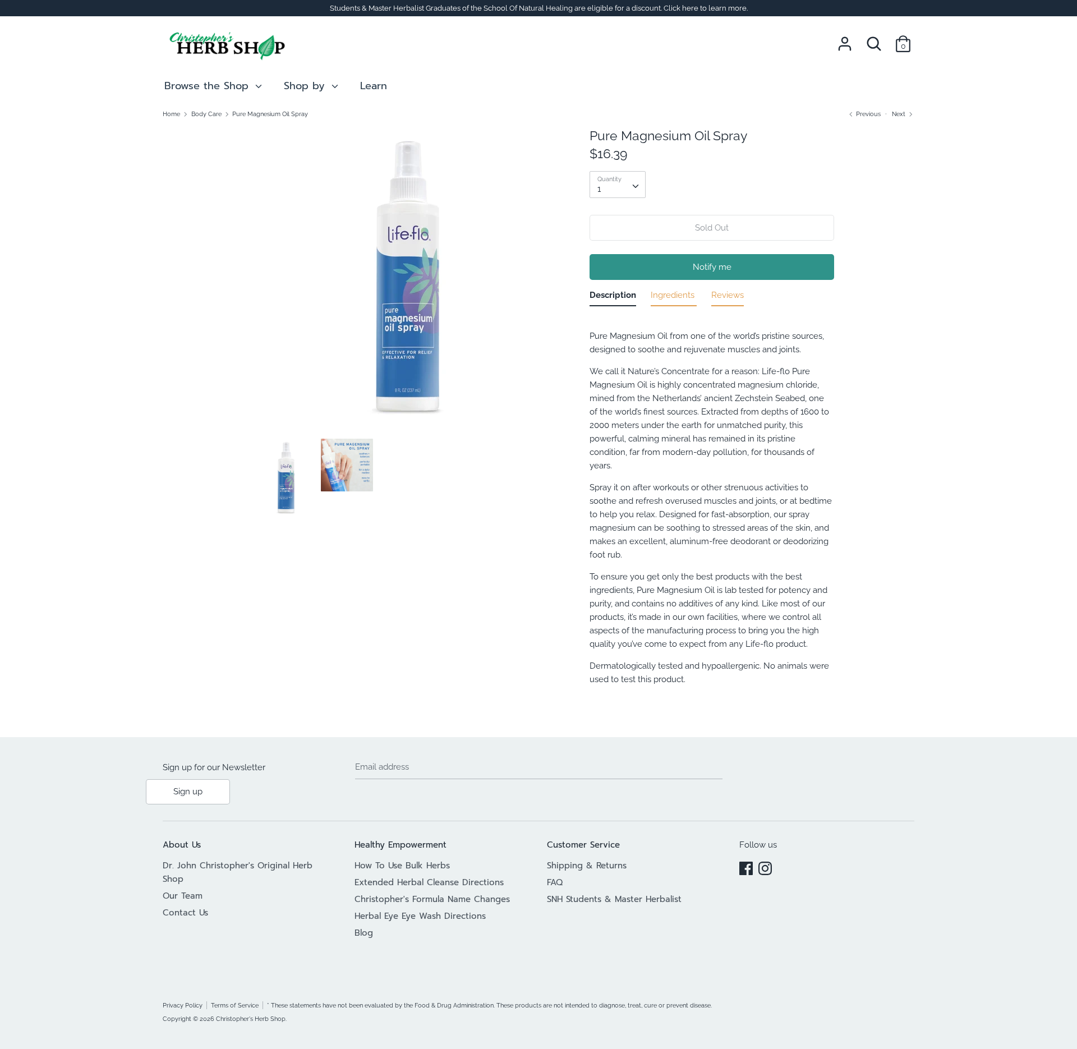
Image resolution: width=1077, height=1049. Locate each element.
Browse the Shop (208, 86)
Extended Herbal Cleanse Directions (429, 882)
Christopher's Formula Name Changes (432, 899)
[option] (408, 283)
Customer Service (583, 845)
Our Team (182, 896)
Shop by (306, 86)
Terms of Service (235, 1005)
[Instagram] (765, 867)
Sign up (187, 791)
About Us (182, 845)
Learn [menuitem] (373, 86)
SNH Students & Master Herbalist (614, 899)
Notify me (712, 267)
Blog (364, 933)
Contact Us (185, 913)
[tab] (613, 297)
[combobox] (618, 184)
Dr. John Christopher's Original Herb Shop (237, 872)
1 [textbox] (599, 189)
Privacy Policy (182, 1005)
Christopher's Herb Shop (251, 1019)
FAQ (555, 882)
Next (899, 114)
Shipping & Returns (587, 865)
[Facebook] (746, 867)
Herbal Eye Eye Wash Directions (420, 916)
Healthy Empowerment (401, 845)
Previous (867, 114)
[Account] (845, 39)
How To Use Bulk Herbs (402, 865)
